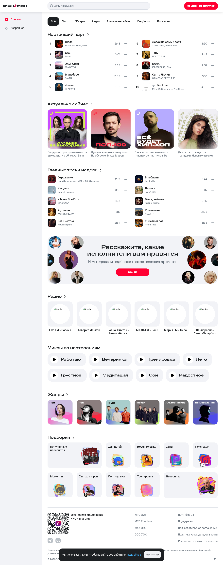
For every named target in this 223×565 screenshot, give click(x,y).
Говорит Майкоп (89, 330)
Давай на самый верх (166, 42)
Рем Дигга (178, 89)
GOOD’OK (141, 535)
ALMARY (149, 214)
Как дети (63, 188)
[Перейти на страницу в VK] (58, 540)
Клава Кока (63, 214)
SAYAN (68, 78)
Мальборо (72, 75)
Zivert (68, 56)
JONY (73, 214)
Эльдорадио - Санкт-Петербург (205, 332)
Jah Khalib (150, 181)
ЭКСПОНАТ (72, 64)
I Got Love (161, 86)
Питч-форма (186, 515)
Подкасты (163, 21)
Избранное (17, 28)
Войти (132, 272)
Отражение (65, 178)
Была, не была (154, 199)
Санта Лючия (161, 75)
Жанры (80, 21)
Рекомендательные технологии (198, 541)
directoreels (171, 45)
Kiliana (156, 203)
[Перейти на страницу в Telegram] (50, 540)
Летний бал (156, 221)
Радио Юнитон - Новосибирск (118, 332)
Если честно (66, 221)
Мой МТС (140, 528)
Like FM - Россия (60, 330)
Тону (155, 53)
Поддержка (185, 521)
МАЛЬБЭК (83, 181)
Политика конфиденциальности (198, 535)
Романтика (152, 210)
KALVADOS (150, 192)
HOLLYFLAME (159, 56)
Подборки (144, 21)
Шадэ (68, 42)
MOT (84, 45)
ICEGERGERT (158, 67)
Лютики (150, 188)
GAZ (67, 53)
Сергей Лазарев (66, 192)
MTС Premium (143, 521)
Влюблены (152, 178)
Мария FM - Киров (176, 330)
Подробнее (134, 555)
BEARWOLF (71, 89)
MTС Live (140, 515)
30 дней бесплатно (201, 6)
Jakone (148, 203)
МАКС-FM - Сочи (147, 330)
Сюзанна (94, 181)
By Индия (70, 45)
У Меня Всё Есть (68, 199)
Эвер (161, 45)
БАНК (156, 64)
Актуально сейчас (119, 21)
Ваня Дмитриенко (67, 181)
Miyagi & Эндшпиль (162, 89)
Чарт (65, 21)
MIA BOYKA (70, 67)
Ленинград (150, 224)
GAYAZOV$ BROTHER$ (163, 78)
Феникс (70, 86)
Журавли (64, 210)
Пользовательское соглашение (197, 528)
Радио (96, 21)
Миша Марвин (65, 224)
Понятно (152, 554)
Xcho (78, 45)
